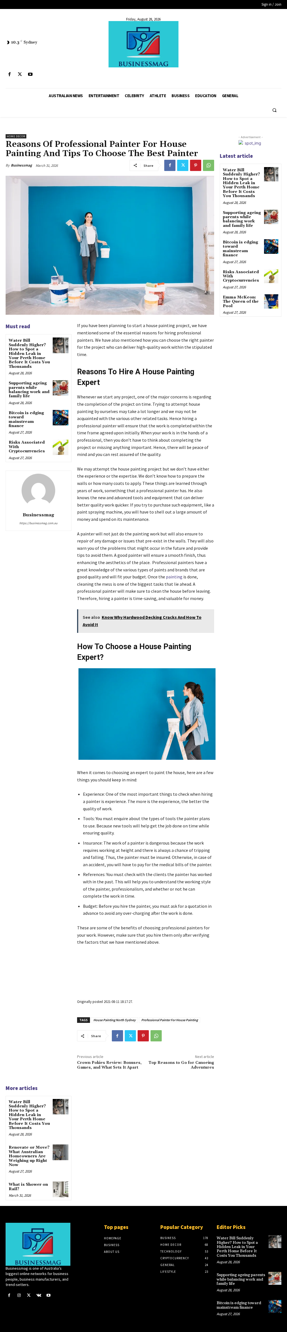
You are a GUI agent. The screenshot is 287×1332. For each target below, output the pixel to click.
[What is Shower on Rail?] (60, 1189)
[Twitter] (20, 74)
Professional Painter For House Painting (169, 1020)
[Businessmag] (143, 44)
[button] (274, 110)
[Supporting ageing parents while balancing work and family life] (60, 388)
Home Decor (16, 136)
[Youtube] (30, 74)
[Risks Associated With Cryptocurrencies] (60, 447)
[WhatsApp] (208, 165)
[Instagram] (18, 1295)
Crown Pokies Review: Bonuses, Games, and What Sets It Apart (109, 1065)
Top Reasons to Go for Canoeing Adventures (181, 1065)
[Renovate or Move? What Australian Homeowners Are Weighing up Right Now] (60, 1152)
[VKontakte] (38, 1295)
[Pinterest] (195, 165)
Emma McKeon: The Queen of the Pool (241, 302)
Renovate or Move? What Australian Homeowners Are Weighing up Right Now (29, 1156)
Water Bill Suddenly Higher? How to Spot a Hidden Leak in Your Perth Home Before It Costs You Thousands (29, 353)
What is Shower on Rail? (28, 1186)
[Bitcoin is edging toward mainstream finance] (60, 417)
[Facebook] (9, 74)
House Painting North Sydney (114, 1020)
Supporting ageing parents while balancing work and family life (29, 390)
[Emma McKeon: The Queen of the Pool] (271, 301)
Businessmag (21, 165)
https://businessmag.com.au (38, 523)
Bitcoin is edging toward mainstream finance (26, 419)
